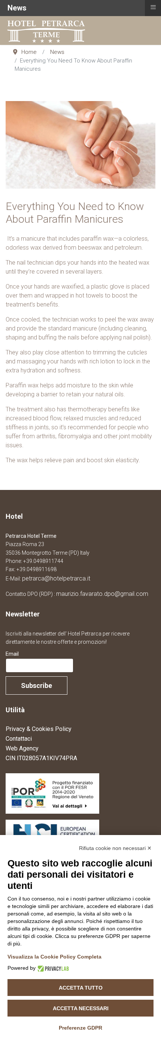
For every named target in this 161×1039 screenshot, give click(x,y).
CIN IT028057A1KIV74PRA (41, 758)
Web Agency (22, 748)
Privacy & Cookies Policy (39, 728)
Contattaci (19, 738)
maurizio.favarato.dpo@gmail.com (102, 593)
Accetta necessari (81, 1008)
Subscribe (36, 685)
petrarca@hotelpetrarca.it (56, 578)
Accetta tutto (81, 988)
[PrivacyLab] (52, 968)
